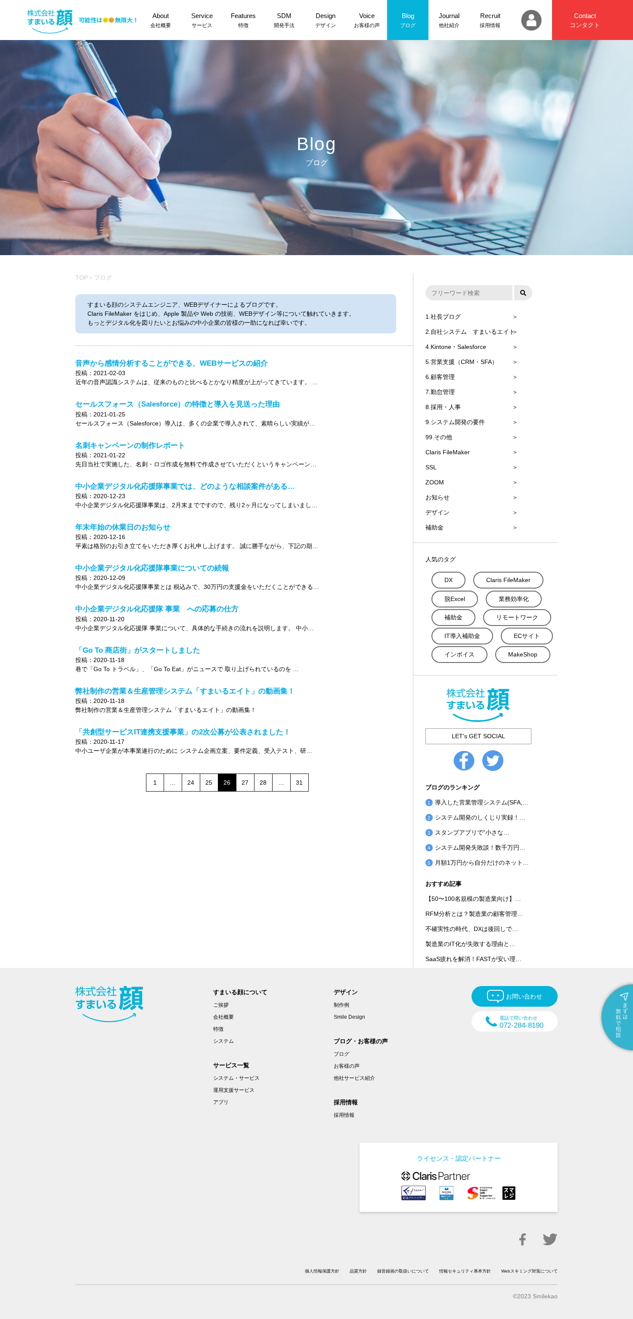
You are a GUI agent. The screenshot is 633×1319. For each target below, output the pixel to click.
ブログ (341, 1054)
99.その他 (438, 437)
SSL (431, 467)
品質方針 (358, 1271)
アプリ (221, 1102)
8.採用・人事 (443, 407)
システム (223, 1041)
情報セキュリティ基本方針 (465, 1271)
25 (208, 782)
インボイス (459, 654)
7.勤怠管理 (440, 391)
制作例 (341, 1005)
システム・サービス (236, 1078)
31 (299, 782)
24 (190, 782)
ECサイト (527, 635)
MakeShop (522, 654)
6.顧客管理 (440, 376)
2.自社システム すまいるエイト (470, 331)
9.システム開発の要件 (455, 422)
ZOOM (434, 482)
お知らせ (437, 497)
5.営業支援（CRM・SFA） (461, 361)
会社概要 (223, 1017)
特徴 (218, 1029)
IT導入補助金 (462, 635)
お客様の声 (347, 1066)
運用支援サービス (233, 1090)
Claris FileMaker (447, 452)
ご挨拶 (221, 1005)
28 (263, 782)
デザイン (437, 512)
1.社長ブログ (443, 316)
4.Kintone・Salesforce (455, 346)
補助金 (434, 527)
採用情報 (344, 1115)
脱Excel (454, 598)
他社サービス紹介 (354, 1078)
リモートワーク (517, 617)
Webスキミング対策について (529, 1271)
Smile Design (349, 1017)
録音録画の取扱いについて (403, 1271)
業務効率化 (514, 598)
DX (448, 579)
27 (245, 782)
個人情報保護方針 (322, 1271)
